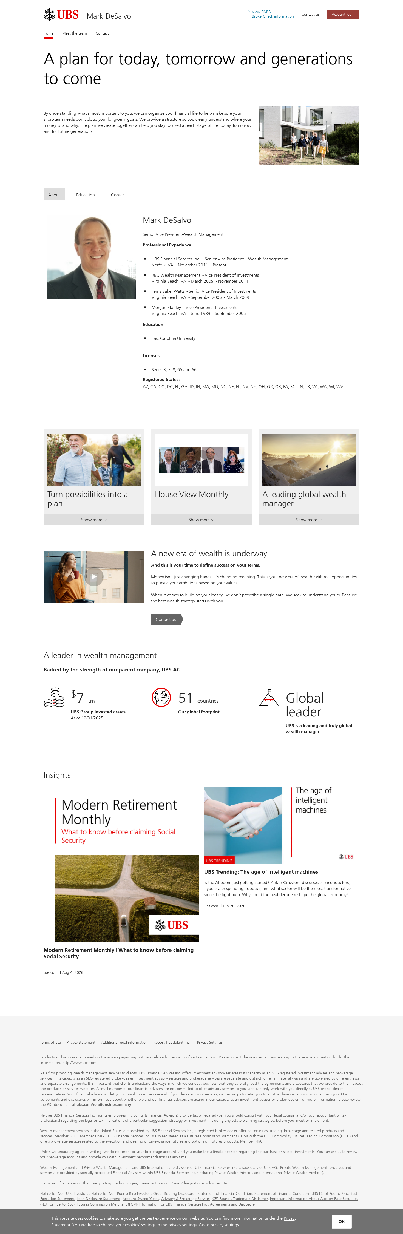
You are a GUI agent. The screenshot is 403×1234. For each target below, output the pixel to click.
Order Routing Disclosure (173, 1193)
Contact (102, 33)
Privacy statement (81, 1043)
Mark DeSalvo (109, 16)
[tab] (54, 194)
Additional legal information (124, 1043)
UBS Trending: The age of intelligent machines (261, 872)
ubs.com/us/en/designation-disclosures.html (193, 1183)
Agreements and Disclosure (232, 1204)
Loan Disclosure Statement (98, 1198)
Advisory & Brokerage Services (185, 1198)
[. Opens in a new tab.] (61, 14)
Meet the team (74, 33)
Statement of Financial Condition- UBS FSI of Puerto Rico (301, 1193)
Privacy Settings (209, 1043)
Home (48, 33)
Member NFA (251, 1141)
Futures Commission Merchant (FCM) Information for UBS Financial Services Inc (142, 1204)
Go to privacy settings (219, 1224)
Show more (94, 521)
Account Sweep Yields (141, 1198)
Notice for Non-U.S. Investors (64, 1193)
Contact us (310, 14)
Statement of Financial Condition (225, 1193)
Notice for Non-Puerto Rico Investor (120, 1193)
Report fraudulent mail (172, 1043)
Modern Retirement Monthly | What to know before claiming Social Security (119, 953)
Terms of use (50, 1043)
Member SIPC (66, 1136)
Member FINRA (92, 1136)
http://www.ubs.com (79, 1062)
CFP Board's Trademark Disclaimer (240, 1198)
